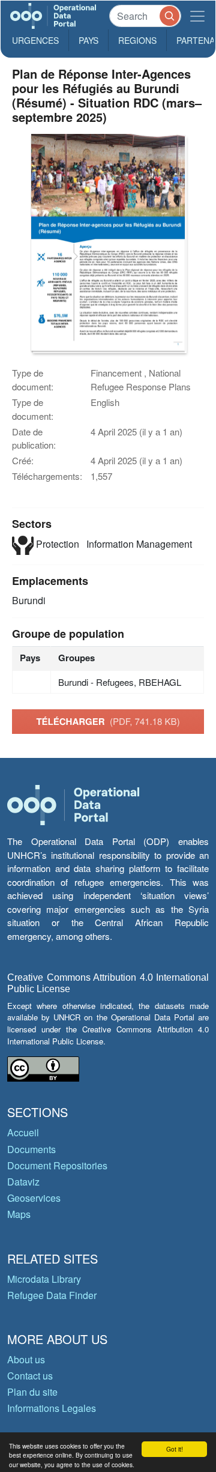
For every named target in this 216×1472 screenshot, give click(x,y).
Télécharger (107, 721)
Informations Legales (51, 1408)
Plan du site (32, 1392)
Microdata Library (44, 1279)
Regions (137, 40)
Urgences (35, 40)
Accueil (23, 1132)
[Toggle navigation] (197, 15)
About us (26, 1359)
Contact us (30, 1376)
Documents (31, 1149)
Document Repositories (57, 1165)
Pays (88, 40)
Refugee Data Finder (52, 1295)
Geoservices (34, 1198)
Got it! (174, 1448)
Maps (19, 1214)
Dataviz (23, 1182)
